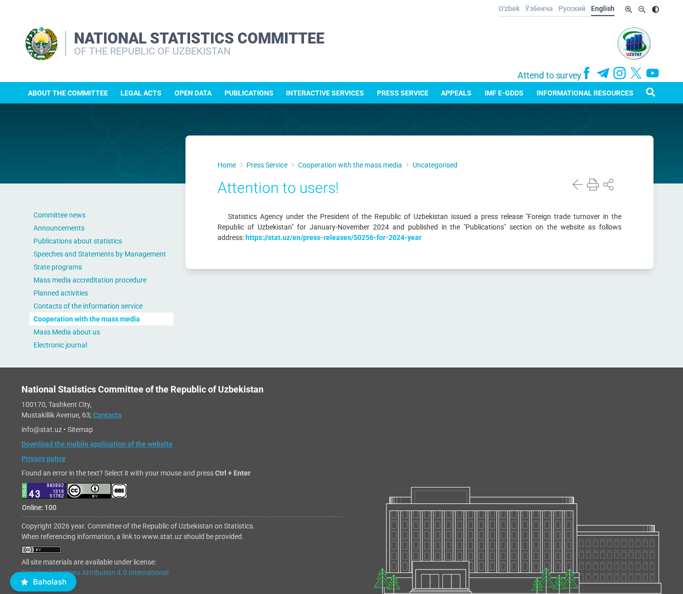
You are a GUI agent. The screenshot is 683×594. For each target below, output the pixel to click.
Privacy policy (44, 458)
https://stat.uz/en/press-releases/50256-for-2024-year (334, 238)
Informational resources (585, 93)
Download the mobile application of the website (97, 444)
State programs (58, 267)
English (602, 8)
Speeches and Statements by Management (100, 254)
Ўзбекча (539, 8)
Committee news (60, 215)
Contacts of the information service (88, 306)
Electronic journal (60, 345)
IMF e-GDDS (504, 93)
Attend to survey (550, 75)
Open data (193, 93)
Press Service (402, 93)
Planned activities (61, 293)
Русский (572, 8)
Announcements (59, 228)
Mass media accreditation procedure (90, 280)
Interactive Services (325, 93)
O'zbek (509, 8)
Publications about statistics (78, 241)
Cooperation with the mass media (87, 319)
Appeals (456, 93)
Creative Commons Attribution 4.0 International (95, 572)
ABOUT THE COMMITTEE (68, 93)
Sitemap (80, 430)
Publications (249, 93)
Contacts (107, 415)
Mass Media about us (67, 332)
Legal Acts (141, 93)
